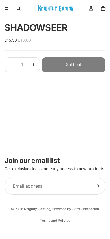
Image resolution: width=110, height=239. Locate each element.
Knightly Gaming (37, 209)
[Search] (18, 8)
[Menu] (6, 8)
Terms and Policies (55, 220)
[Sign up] (97, 186)
